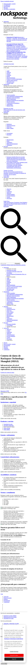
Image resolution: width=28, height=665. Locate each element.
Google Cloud (10, 83)
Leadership (9, 191)
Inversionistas (7, 600)
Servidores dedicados (9, 425)
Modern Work (10, 105)
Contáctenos (4, 265)
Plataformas (6, 84)
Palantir (8, 73)
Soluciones (6, 21)
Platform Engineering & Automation (15, 100)
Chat (2, 594)
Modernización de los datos (10, 617)
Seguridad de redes (8, 424)
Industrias (6, 112)
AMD (8, 71)
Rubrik (8, 76)
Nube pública (7, 429)
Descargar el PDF (5, 391)
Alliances (9, 193)
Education (9, 134)
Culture (8, 190)
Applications (10, 104)
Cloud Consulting (11, 95)
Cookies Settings (14, 651)
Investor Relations (11, 195)
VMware (9, 72)
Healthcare (9, 124)
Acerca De (6, 177)
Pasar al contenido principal (7, 1)
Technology (9, 145)
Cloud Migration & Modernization (15, 96)
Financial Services (11, 125)
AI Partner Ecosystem (9, 64)
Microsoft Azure (10, 81)
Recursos (6, 146)
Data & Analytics (11, 101)
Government (9, 133)
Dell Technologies (11, 77)
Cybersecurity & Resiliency (13, 103)
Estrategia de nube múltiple (10, 615)
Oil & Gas (9, 127)
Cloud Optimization (11, 99)
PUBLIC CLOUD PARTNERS (14, 79)
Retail (8, 141)
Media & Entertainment (12, 143)
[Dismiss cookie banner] (23, 627)
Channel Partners (11, 194)
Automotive (9, 142)
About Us (9, 189)
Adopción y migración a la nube (11, 623)
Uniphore (9, 75)
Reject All (14, 659)
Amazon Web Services (12, 80)
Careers (8, 197)
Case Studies (17, 165)
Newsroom (9, 198)
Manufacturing (10, 139)
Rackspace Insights (16, 159)
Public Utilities (10, 128)
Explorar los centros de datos (7, 372)
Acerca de (6, 596)
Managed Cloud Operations (13, 97)
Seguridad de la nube (9, 618)
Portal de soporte (7, 598)
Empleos (6, 599)
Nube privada (7, 428)
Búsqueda (17, 263)
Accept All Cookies (14, 655)
